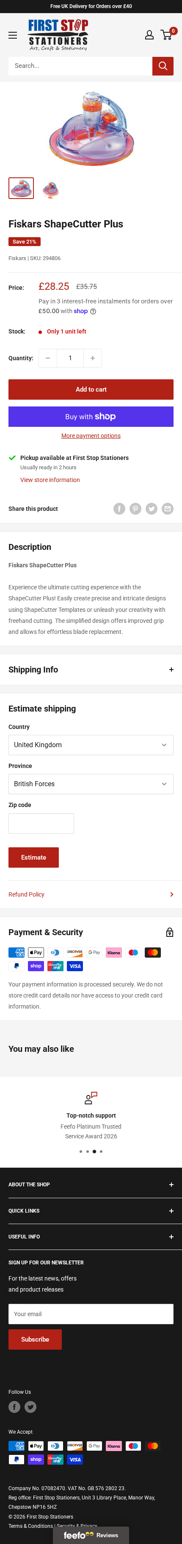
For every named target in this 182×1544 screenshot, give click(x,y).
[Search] (163, 66)
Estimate (33, 857)
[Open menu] (12, 35)
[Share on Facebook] (119, 509)
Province (20, 765)
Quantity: (20, 358)
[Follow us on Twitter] (30, 1407)
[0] (166, 35)
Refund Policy (26, 894)
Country (19, 726)
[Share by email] (168, 509)
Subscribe (35, 1339)
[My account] (149, 34)
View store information (50, 479)
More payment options (91, 435)
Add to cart (91, 389)
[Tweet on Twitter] (151, 509)
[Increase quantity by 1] (93, 358)
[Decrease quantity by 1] (48, 358)
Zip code (19, 804)
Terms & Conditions (30, 1526)
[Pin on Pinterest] (135, 509)
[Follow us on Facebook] (14, 1407)
